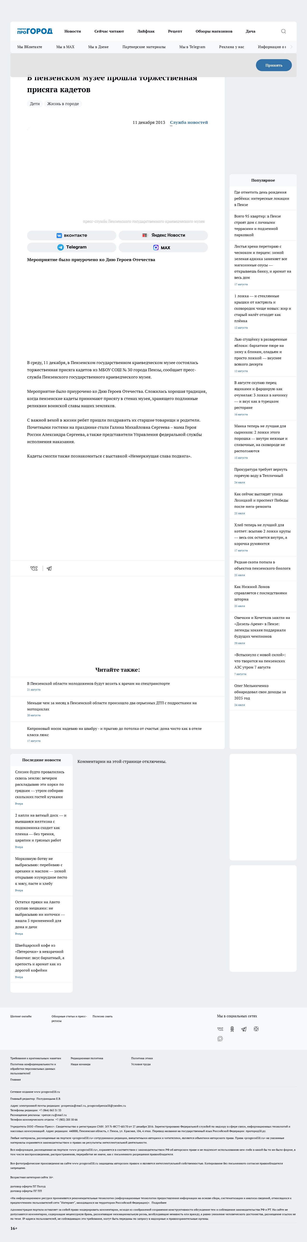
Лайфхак (146, 31)
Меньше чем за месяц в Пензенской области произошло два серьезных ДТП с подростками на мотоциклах (112, 708)
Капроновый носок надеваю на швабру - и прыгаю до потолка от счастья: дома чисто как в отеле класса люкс (114, 734)
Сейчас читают (109, 31)
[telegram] (51, 568)
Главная (15, 1079)
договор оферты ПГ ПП (26, 1191)
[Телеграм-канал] (71, 247)
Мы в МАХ (65, 47)
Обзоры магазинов (214, 31)
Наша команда (80, 1064)
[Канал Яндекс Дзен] (256, 1029)
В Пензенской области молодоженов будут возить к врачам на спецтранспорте (98, 686)
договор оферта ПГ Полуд (28, 1186)
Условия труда (141, 1064)
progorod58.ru (82, 1138)
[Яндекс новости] (163, 235)
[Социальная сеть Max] (163, 247)
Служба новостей (189, 122)
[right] (291, 47)
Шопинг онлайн (20, 1016)
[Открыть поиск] (283, 31)
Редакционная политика (87, 1058)
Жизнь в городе (63, 103)
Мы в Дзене (98, 47)
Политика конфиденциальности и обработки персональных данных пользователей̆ (33, 1068)
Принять (274, 65)
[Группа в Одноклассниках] (232, 1029)
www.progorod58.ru (47, 1091)
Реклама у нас (231, 47)
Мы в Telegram (192, 47)
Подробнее (159, 1202)
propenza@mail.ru (73, 1105)
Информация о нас (274, 47)
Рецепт (175, 31)
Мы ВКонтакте (29, 47)
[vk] (34, 568)
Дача (250, 31)
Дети (35, 103)
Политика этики (142, 1058)
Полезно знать (102, 1016)
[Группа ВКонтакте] (71, 235)
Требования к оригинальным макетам (35, 1058)
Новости (73, 31)
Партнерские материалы (144, 47)
